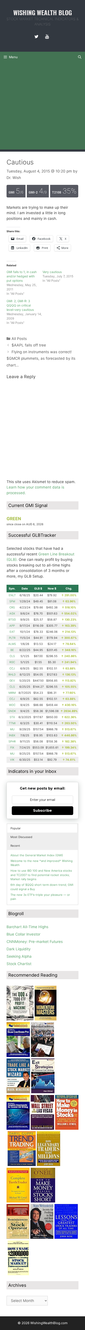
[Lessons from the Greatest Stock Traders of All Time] (66, 1237)
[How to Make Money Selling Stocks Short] (43, 1201)
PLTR (12, 637)
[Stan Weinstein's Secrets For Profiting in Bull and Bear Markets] (41, 1237)
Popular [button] (15, 828)
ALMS (12, 644)
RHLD (12, 674)
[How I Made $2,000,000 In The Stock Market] (18, 1274)
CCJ (12, 668)
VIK (12, 759)
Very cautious (52, 272)
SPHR (12, 741)
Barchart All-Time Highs (27, 927)
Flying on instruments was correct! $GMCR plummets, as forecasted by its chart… (41, 358)
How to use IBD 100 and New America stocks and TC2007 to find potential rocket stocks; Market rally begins (41, 875)
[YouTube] (46, 36)
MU (12, 729)
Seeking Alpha (19, 956)
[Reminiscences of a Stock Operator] (18, 1237)
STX (12, 717)
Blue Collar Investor (23, 934)
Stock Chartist (19, 964)
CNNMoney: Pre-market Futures (35, 941)
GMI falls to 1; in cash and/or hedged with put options (22, 276)
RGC (12, 662)
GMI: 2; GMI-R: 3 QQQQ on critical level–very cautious (20, 305)
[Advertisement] (42, 107)
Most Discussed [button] (21, 837)
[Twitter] (36, 36)
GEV (12, 680)
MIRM (12, 692)
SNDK (12, 711)
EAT (12, 631)
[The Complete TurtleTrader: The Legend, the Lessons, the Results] (18, 1201)
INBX (12, 735)
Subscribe (42, 810)
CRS (12, 607)
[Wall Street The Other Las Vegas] (42, 1128)
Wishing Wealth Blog (42, 12)
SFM (12, 601)
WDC (12, 705)
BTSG (12, 619)
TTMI (12, 723)
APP (12, 625)
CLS (12, 656)
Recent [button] (15, 845)
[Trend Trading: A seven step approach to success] (22, 1165)
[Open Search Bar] (79, 57)
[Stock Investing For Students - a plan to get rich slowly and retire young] (42, 1055)
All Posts (19, 338)
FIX (12, 747)
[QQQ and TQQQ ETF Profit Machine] (20, 1019)
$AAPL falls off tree (29, 345)
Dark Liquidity (19, 949)
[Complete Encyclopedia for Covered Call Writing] (18, 1128)
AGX (12, 613)
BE (12, 650)
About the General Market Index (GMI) (36, 855)
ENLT (12, 595)
